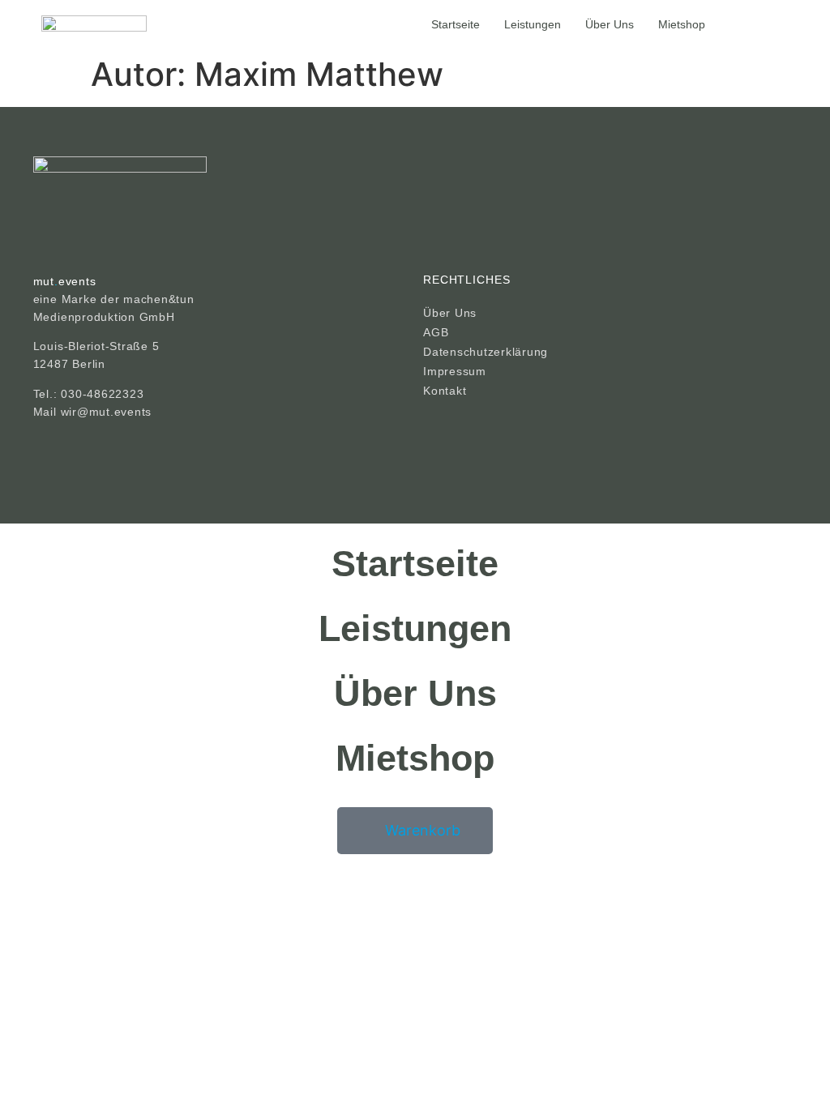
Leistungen (532, 24)
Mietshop (681, 24)
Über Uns (609, 24)
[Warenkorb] (781, 24)
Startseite (455, 24)
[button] (727, 24)
